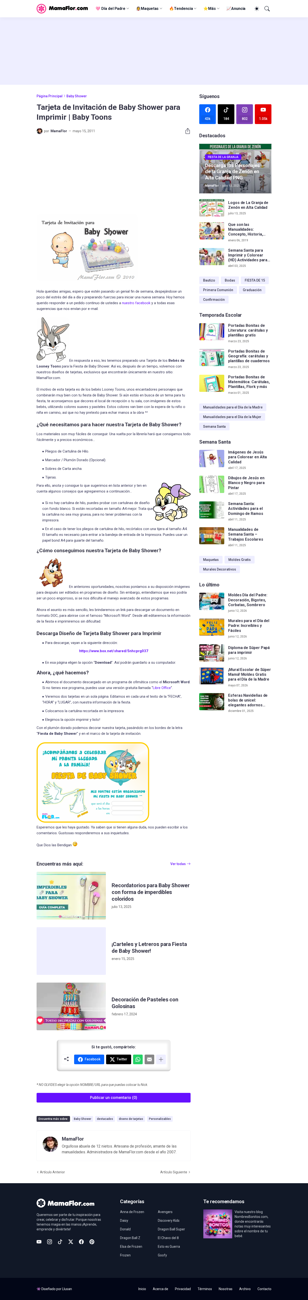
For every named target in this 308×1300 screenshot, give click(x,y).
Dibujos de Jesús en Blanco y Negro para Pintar (246, 483)
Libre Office (162, 688)
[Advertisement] (154, 51)
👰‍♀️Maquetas (147, 8)
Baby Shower (76, 96)
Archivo (245, 1289)
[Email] (149, 1059)
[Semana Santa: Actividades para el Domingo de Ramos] (211, 510)
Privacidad (183, 1289)
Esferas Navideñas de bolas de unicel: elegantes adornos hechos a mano (248, 700)
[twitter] (70, 1241)
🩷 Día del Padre (110, 8)
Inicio (142, 1289)
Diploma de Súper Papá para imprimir (249, 650)
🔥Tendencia (181, 8)
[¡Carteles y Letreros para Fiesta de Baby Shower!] (71, 951)
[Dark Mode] (256, 8)
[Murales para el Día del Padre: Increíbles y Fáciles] (211, 627)
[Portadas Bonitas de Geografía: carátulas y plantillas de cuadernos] (211, 357)
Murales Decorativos (219, 569)
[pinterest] (92, 1241)
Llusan (67, 1289)
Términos (205, 1289)
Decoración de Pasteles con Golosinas (145, 1003)
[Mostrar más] (161, 1059)
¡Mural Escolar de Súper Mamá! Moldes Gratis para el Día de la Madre (249, 674)
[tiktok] (60, 1241)
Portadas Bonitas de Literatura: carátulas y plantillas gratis (248, 330)
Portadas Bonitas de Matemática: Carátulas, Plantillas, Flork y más (249, 382)
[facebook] (81, 1241)
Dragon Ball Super (171, 1229)
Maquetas (211, 560)
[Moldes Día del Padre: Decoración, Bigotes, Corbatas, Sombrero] (211, 601)
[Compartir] (186, 131)
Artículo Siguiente (173, 1172)
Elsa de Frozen (131, 1246)
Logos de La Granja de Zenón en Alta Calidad (248, 205)
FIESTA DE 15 (255, 280)
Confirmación (214, 300)
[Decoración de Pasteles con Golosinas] (71, 1006)
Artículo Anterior (52, 1172)
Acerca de (160, 1289)
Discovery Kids (169, 1220)
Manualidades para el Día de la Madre (233, 407)
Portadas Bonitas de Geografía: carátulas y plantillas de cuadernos (249, 356)
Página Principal (50, 96)
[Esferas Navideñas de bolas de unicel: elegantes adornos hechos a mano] (211, 701)
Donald (125, 1229)
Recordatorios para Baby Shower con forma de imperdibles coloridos (151, 892)
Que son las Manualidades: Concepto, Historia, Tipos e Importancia (246, 229)
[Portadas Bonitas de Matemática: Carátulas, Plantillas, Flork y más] (211, 383)
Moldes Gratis (239, 560)
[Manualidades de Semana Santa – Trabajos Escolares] (211, 536)
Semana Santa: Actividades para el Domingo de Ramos (245, 508)
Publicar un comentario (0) (113, 1097)
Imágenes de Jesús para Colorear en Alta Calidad (247, 457)
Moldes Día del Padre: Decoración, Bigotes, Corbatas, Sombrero (247, 600)
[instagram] (49, 1241)
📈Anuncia (235, 8)
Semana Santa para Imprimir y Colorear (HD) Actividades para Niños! (247, 255)
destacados (105, 1119)
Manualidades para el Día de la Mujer (232, 417)
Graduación (252, 290)
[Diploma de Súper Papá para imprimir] (211, 653)
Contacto (264, 1289)
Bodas (230, 280)
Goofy (162, 1255)
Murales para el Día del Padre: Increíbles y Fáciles (248, 625)
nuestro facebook (136, 303)
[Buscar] (266, 8)
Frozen (125, 1255)
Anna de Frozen (132, 1212)
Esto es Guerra (169, 1246)
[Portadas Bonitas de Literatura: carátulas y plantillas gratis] (211, 332)
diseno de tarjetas (131, 1119)
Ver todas (178, 864)
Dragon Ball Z (130, 1238)
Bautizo (209, 280)
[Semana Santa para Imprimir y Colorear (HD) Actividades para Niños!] (211, 256)
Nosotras (225, 1289)
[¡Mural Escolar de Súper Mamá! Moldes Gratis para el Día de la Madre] (211, 676)
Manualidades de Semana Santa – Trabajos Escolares (245, 534)
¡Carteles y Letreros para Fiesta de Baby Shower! (149, 947)
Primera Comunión (218, 290)
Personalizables (160, 1119)
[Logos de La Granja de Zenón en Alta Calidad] (211, 208)
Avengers (165, 1212)
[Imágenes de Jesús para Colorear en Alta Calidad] (211, 458)
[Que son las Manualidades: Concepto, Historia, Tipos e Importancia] (211, 231)
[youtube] (39, 1241)
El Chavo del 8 (168, 1238)
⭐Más (209, 8)
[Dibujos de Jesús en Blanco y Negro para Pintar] (211, 484)
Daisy (124, 1220)
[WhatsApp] (138, 1059)
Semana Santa (214, 426)
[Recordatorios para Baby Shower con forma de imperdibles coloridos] (71, 895)
